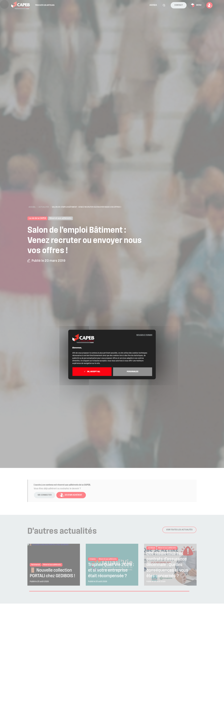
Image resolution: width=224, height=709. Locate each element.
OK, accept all (93, 372)
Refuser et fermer (144, 335)
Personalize (132, 372)
